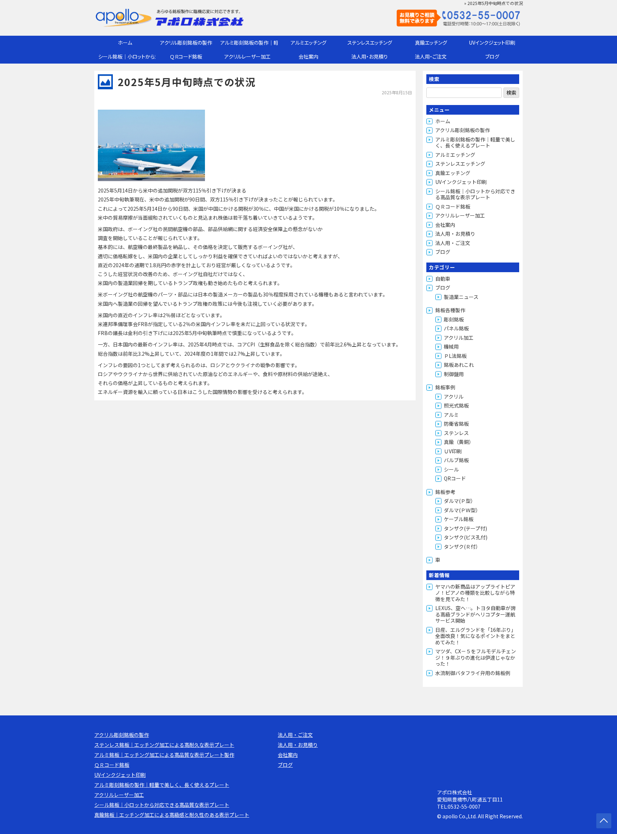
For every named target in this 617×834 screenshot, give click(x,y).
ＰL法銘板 (455, 355)
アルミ (451, 414)
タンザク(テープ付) (465, 528)
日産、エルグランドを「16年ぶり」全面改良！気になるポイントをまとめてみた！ (475, 636)
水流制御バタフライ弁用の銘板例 (472, 672)
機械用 (451, 346)
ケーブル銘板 (458, 519)
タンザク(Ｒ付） (462, 546)
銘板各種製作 (450, 310)
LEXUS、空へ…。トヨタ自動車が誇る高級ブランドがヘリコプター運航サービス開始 (475, 614)
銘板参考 (445, 491)
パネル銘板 (456, 328)
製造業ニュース (461, 296)
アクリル (453, 396)
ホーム (125, 42)
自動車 (442, 278)
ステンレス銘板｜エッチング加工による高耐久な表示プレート (164, 744)
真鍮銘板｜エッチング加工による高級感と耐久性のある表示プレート (171, 814)
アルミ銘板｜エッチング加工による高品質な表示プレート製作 (164, 754)
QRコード (455, 478)
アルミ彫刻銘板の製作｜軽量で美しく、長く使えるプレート (249, 42)
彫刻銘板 (454, 319)
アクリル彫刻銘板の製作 (186, 42)
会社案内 (308, 56)
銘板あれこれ (459, 364)
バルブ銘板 (456, 460)
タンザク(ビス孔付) (465, 537)
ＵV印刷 (453, 451)
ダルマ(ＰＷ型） (462, 510)
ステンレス (456, 432)
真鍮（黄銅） (459, 441)
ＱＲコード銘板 (186, 56)
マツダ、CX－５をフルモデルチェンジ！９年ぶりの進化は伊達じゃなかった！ (475, 657)
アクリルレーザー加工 (247, 56)
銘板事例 (445, 387)
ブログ (492, 56)
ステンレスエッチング (369, 42)
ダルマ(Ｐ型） (460, 500)
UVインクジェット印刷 (492, 42)
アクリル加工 (458, 337)
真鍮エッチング (431, 42)
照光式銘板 (456, 405)
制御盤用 (454, 374)
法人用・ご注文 (431, 56)
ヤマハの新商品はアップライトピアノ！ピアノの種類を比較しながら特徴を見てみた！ (475, 593)
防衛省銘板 (456, 423)
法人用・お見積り (369, 56)
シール (451, 469)
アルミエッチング (308, 42)
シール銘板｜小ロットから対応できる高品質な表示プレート (126, 56)
